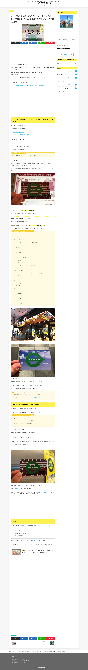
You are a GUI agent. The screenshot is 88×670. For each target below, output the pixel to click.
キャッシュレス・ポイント (63, 84)
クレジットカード (35, 447)
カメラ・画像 (60, 81)
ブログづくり (60, 91)
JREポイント (11, 10)
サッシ (33, 64)
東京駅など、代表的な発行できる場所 (21, 134)
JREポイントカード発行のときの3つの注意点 (23, 87)
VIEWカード (37, 397)
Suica (45, 492)
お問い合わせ (56, 5)
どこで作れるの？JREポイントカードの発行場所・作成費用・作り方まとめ (29, 85)
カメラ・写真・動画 (44, 5)
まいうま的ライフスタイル (63, 77)
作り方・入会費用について (18, 132)
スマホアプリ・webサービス (34, 5)
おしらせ (59, 74)
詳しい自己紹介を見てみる (66, 54)
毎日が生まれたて (41, 667)
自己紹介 (51, 5)
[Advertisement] (33, 53)
